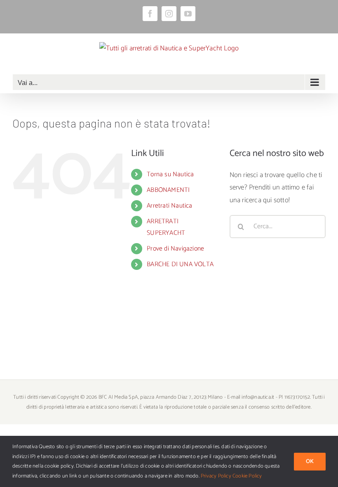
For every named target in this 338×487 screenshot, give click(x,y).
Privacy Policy (216, 476)
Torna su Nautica (170, 174)
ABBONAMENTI (168, 190)
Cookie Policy (247, 476)
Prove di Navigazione (175, 248)
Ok (310, 461)
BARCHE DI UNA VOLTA (180, 264)
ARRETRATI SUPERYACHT (166, 227)
